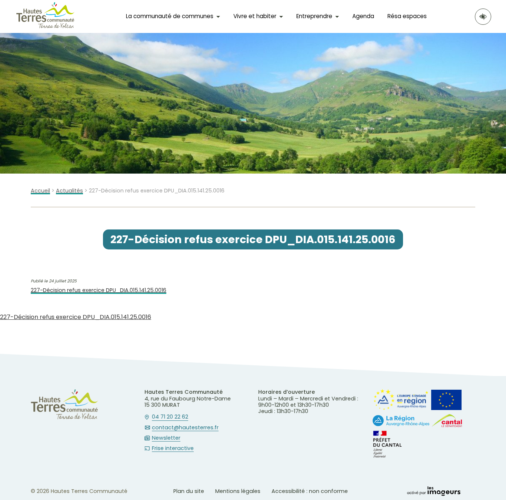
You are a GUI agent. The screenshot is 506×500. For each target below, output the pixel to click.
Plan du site (188, 491)
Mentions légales (237, 491)
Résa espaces (407, 16)
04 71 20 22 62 (170, 417)
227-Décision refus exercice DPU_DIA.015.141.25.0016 (98, 290)
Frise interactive (173, 448)
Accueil (40, 190)
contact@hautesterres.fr (185, 428)
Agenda (363, 16)
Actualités (69, 190)
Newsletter (166, 438)
